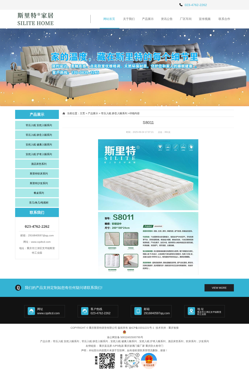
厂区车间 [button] (186, 18)
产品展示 (93, 113)
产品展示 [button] (148, 18)
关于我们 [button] (129, 18)
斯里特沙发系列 (39, 183)
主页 (82, 113)
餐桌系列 (39, 192)
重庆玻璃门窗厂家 (134, 345)
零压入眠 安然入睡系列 (39, 125)
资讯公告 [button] (167, 18)
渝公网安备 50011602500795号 (125, 337)
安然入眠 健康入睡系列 (39, 144)
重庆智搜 (173, 327)
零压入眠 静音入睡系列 (39, 134)
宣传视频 (205, 18)
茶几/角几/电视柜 (38, 202)
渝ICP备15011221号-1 (141, 327)
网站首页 (109, 18)
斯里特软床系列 (39, 173)
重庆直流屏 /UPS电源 (111, 345)
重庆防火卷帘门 (154, 345)
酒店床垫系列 (38, 163)
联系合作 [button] (224, 18)
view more (219, 287)
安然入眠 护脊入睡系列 (39, 154)
